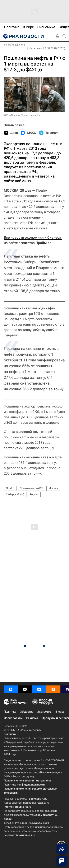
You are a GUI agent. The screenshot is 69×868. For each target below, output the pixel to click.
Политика (10, 711)
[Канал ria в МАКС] (11, 689)
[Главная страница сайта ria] (23, 36)
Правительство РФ (31, 488)
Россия (34, 494)
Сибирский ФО (15, 494)
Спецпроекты (13, 718)
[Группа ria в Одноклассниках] (53, 689)
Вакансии (10, 734)
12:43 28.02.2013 (14, 45)
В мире (60, 711)
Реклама (32, 718)
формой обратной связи (19, 835)
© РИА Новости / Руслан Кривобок (22, 115)
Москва (53, 488)
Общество (26, 711)
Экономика (44, 711)
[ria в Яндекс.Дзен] (25, 689)
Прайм (10, 488)
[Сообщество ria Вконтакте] (39, 689)
